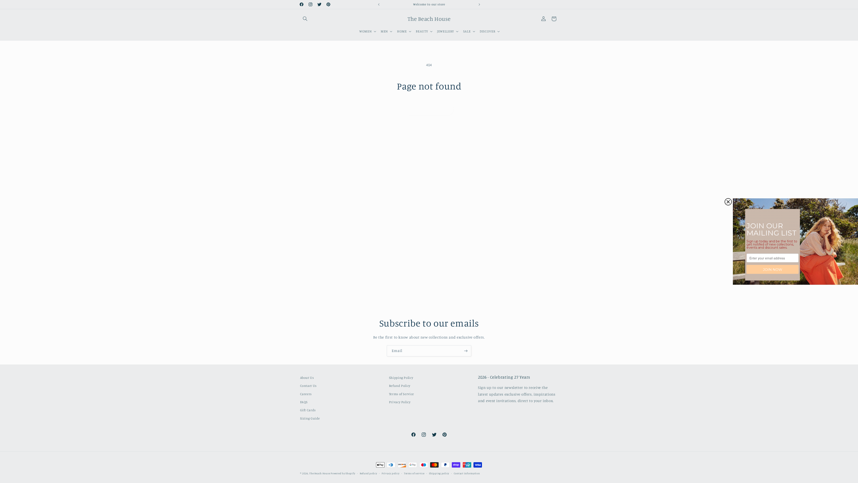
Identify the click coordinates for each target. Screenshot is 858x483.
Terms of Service (401, 394)
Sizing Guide (310, 418)
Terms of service (414, 473)
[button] (305, 19)
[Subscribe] (466, 350)
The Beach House (320, 473)
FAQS (304, 402)
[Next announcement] (479, 4)
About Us (307, 377)
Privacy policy (390, 473)
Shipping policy (439, 473)
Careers (306, 394)
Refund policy (368, 473)
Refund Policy (399, 386)
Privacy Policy (400, 402)
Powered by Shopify (343, 473)
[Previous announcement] (379, 4)
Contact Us (308, 386)
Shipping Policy (401, 377)
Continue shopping (429, 109)
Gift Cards (308, 410)
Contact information (467, 473)
